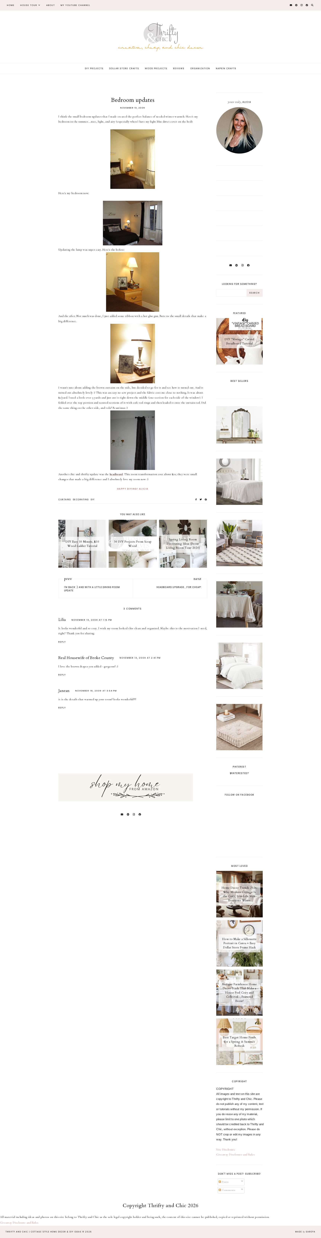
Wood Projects (156, 68)
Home (10, 5)
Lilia (62, 619)
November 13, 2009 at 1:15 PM (92, 619)
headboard (116, 474)
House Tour (28, 5)
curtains (64, 499)
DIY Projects (94, 68)
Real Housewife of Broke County (86, 657)
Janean (64, 690)
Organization (200, 68)
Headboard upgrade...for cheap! (179, 587)
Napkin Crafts (226, 68)
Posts (224, 1182)
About (50, 5)
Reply (62, 641)
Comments (228, 1190)
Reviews (178, 68)
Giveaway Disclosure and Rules (235, 1154)
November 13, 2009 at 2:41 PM (140, 657)
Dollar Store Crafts (124, 68)
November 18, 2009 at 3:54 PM (96, 690)
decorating (81, 499)
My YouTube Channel (75, 5)
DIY (93, 499)
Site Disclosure (225, 1149)
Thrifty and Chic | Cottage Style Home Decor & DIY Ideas (44, 1231)
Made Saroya (305, 1231)
